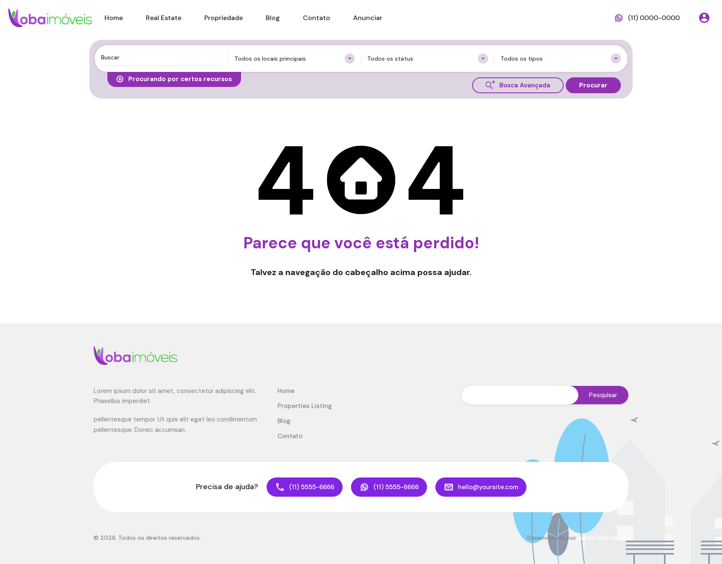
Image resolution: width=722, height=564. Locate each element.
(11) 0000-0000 (654, 17)
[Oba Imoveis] (50, 17)
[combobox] (294, 58)
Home (113, 17)
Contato (316, 17)
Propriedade (223, 17)
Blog (273, 17)
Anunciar (367, 17)
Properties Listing (304, 406)
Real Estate (163, 17)
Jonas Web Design (603, 537)
